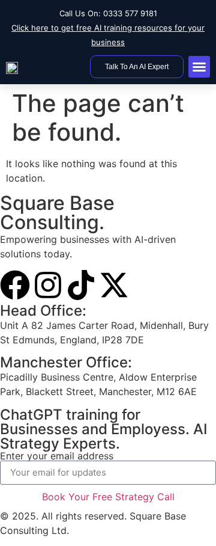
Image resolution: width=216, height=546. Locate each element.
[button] (199, 67)
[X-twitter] (114, 285)
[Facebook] (15, 285)
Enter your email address (56, 456)
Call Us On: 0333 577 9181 (108, 13)
